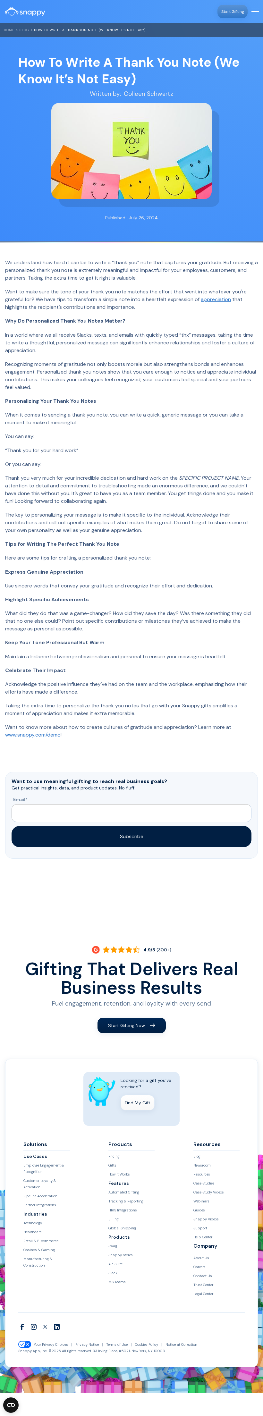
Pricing (114, 1156)
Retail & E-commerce (40, 1241)
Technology (32, 1223)
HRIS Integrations (122, 1210)
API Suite (115, 1264)
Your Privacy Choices (51, 1344)
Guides (199, 1210)
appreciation (216, 299)
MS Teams (117, 1282)
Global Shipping (122, 1228)
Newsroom (202, 1165)
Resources (201, 1174)
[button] (254, 11)
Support (200, 1228)
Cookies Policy (146, 1344)
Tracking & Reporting (125, 1201)
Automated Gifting (123, 1192)
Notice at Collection (181, 1344)
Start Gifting (232, 11)
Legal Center (203, 1294)
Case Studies (204, 1183)
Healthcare (32, 1232)
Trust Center (203, 1285)
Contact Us (202, 1276)
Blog (24, 30)
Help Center (202, 1237)
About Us (201, 1258)
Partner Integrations (39, 1205)
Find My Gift (137, 1103)
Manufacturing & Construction (37, 1262)
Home (9, 30)
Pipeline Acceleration (40, 1196)
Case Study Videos (208, 1192)
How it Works (119, 1174)
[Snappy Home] (25, 11)
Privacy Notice (87, 1344)
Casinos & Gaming (39, 1250)
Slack (112, 1273)
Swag (112, 1246)
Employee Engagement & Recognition (43, 1168)
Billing (113, 1219)
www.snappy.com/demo (33, 734)
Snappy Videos (206, 1219)
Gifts (112, 1165)
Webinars (201, 1201)
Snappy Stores (120, 1255)
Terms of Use (117, 1344)
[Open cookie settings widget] (11, 1405)
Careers (199, 1267)
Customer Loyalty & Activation (39, 1183)
